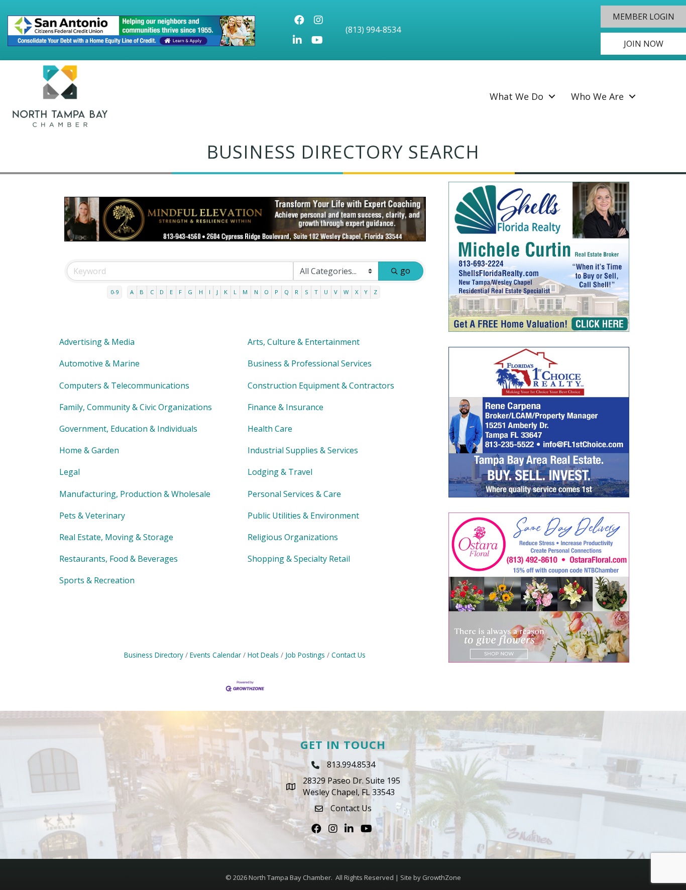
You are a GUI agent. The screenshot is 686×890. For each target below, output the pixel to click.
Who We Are (597, 96)
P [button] (276, 292)
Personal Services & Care (294, 493)
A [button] (132, 292)
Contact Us (348, 655)
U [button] (326, 292)
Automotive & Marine (99, 363)
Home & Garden (89, 450)
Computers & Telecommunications (124, 385)
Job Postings (305, 655)
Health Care (270, 428)
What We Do (516, 96)
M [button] (245, 292)
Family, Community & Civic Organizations (135, 407)
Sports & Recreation (97, 580)
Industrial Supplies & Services (303, 450)
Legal (69, 471)
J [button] (217, 292)
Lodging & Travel (280, 471)
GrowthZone (441, 877)
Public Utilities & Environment (303, 515)
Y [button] (366, 292)
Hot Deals (263, 655)
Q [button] (286, 292)
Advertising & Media (97, 341)
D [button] (162, 292)
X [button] (356, 292)
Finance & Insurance (285, 407)
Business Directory (153, 655)
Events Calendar (215, 655)
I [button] (209, 292)
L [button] (235, 292)
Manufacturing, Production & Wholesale (134, 493)
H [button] (201, 292)
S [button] (306, 292)
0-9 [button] (114, 292)
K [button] (225, 292)
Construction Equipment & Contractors (321, 385)
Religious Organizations (293, 537)
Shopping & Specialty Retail (299, 558)
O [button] (266, 292)
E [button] (171, 292)
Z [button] (375, 292)
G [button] (190, 292)
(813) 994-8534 (373, 29)
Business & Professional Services (310, 363)
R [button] (296, 292)
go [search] (405, 270)
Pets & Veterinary (92, 515)
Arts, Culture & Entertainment (304, 341)
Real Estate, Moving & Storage (116, 537)
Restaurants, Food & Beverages (118, 558)
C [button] (152, 292)
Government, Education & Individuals (128, 428)
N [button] (256, 292)
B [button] (142, 292)
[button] (643, 17)
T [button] (316, 292)
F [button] (180, 292)
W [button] (346, 292)
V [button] (335, 292)
